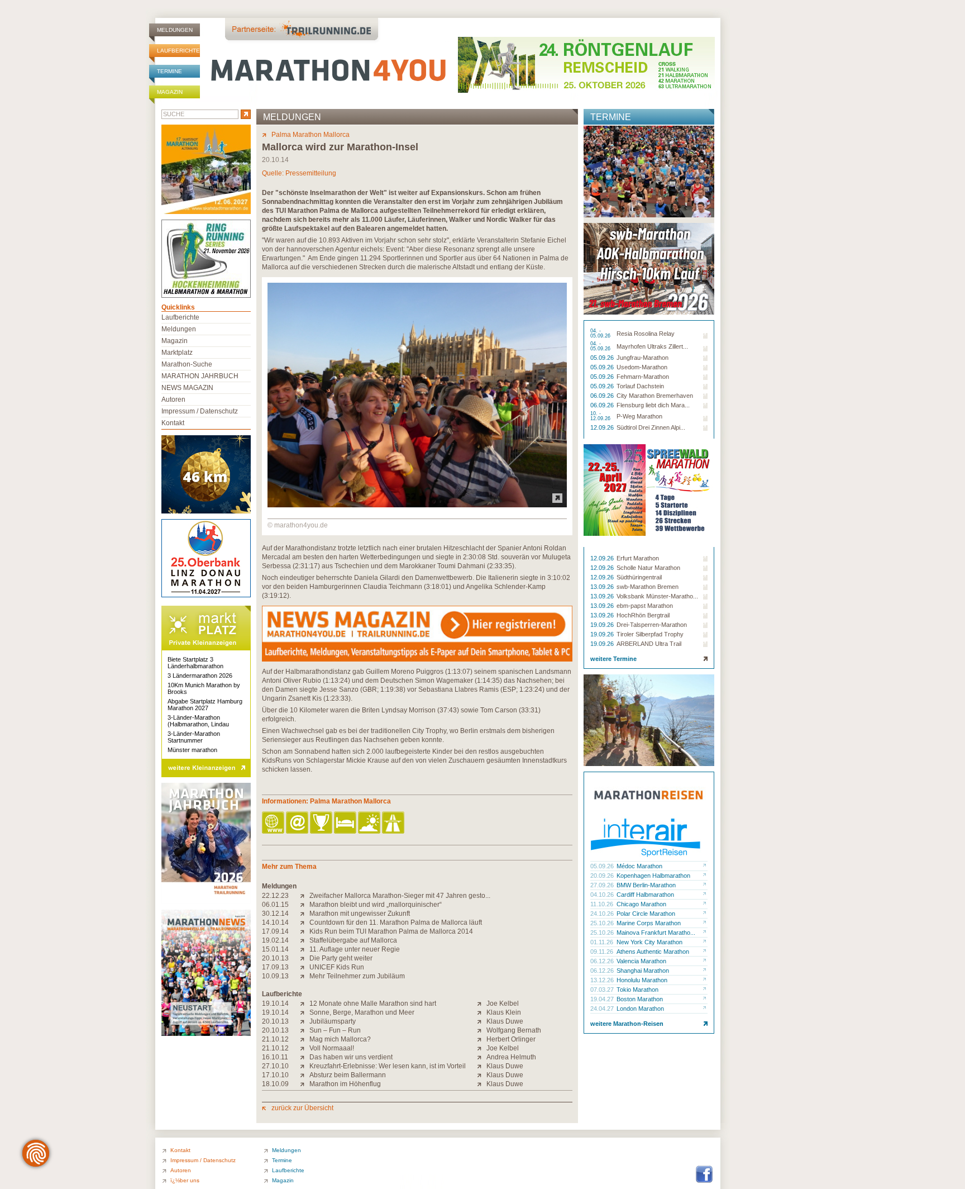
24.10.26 (602, 913)
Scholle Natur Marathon (648, 567)
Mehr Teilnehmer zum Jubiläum (357, 976)
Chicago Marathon (641, 904)
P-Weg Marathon (639, 416)
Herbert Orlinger (511, 1039)
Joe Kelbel (502, 1003)
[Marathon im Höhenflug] (304, 1084)
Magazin (170, 92)
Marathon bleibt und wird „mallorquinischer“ (375, 905)
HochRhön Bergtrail (643, 615)
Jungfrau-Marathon (642, 357)
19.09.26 (602, 624)
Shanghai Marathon (643, 970)
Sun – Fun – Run (335, 1030)
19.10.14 (275, 1003)
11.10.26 (602, 904)
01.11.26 (602, 942)
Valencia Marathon (641, 961)
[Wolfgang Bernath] (481, 1030)
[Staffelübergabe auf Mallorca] (304, 940)
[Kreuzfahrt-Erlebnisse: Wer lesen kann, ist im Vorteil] (304, 1066)
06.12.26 (602, 961)
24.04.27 (602, 1008)
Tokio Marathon (637, 989)
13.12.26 (602, 980)
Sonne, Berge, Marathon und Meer (361, 1012)
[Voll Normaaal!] (304, 1048)
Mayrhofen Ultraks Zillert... (652, 346)
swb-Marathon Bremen (648, 586)
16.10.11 (275, 1057)
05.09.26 (602, 357)
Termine (169, 71)
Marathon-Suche (186, 364)
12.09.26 (602, 427)
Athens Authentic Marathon (653, 951)
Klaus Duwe (504, 1021)
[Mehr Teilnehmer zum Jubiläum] (304, 976)
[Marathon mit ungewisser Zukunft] (304, 913)
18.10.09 (275, 1084)
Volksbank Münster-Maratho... (657, 596)
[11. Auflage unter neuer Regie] (304, 949)
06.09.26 (602, 395)
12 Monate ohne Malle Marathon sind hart (372, 1003)
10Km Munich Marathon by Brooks (204, 688)
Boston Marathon (640, 999)
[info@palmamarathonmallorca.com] (298, 823)
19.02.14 (275, 940)
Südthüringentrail (639, 577)
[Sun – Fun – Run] (304, 1030)
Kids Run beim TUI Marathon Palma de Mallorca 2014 (391, 931)
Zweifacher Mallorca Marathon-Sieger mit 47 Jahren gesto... (399, 896)
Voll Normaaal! (331, 1048)
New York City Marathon (649, 942)
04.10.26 (602, 894)
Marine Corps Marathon (649, 923)
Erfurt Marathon (638, 558)
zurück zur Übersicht (302, 1108)
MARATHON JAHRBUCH (199, 376)
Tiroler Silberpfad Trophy (650, 634)
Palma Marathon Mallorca (310, 135)
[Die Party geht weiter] (304, 958)
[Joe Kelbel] (481, 1003)
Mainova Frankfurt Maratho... (656, 932)
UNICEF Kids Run (336, 967)
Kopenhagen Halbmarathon (653, 875)
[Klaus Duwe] (481, 1021)
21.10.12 (275, 1039)
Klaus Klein (503, 1012)
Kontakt (172, 423)
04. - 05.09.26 (601, 334)
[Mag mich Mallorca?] (304, 1039)
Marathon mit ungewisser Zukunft (359, 913)
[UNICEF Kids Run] (304, 967)
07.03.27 (602, 989)
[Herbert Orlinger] (481, 1039)
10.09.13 (275, 976)
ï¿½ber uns (184, 1180)
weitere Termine (613, 658)
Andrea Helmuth (511, 1057)
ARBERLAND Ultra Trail (649, 643)
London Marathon (640, 1008)
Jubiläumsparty (332, 1021)
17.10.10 (275, 1075)
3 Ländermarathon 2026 (200, 675)
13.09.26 (602, 586)
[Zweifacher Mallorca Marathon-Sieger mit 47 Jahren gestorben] (304, 895)
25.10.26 (602, 923)
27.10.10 (275, 1066)
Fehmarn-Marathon (643, 376)
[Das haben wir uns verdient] (304, 1057)
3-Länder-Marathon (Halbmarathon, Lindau (198, 720)
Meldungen (175, 30)
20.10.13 (275, 958)
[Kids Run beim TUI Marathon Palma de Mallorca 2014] (304, 931)
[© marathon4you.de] (417, 505)
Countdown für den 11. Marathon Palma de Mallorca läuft (395, 922)
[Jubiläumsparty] (304, 1021)
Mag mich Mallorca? (340, 1039)
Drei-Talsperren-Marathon (652, 624)
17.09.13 (275, 967)
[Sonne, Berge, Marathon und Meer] (304, 1012)
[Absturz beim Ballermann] (304, 1075)
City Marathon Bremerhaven (655, 395)
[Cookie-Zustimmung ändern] (35, 1153)
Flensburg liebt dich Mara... (653, 405)
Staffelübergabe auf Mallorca (353, 940)
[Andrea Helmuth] (481, 1057)
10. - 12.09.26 (601, 416)
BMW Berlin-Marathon (646, 885)
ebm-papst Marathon (645, 605)
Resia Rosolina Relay (646, 333)
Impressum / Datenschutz (199, 411)
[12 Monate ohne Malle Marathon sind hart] (304, 1003)
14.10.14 (275, 922)
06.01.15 (275, 905)
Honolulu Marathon (642, 980)
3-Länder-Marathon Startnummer (194, 737)
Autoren (173, 399)
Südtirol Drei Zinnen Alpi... (651, 427)
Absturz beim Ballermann (347, 1075)
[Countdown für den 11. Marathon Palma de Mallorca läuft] (304, 922)
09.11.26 (602, 951)
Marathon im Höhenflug (345, 1084)
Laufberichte (178, 50)
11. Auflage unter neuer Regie (354, 949)
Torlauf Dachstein (640, 386)
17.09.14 (275, 931)
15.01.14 (275, 949)
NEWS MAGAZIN (187, 388)
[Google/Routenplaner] (394, 823)
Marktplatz (177, 352)
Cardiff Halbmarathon (645, 894)
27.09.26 (602, 885)
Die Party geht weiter (340, 958)
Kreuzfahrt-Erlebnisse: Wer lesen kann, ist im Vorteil (387, 1066)
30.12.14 (275, 913)
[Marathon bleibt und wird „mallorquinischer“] (304, 904)
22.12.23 (275, 896)
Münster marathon (192, 749)
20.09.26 (602, 875)
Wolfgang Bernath (513, 1030)
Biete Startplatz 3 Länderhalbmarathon (195, 662)
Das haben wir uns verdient (351, 1057)
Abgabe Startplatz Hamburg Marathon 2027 (205, 704)
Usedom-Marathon (642, 367)
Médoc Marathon (639, 866)
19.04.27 (602, 999)
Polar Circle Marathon (646, 913)
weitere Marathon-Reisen (626, 1023)
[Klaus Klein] (481, 1012)
